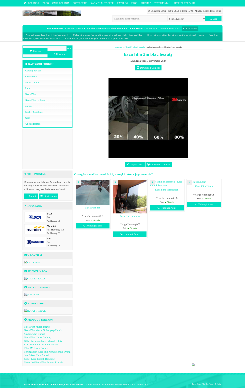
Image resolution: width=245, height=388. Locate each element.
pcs (69, 48)
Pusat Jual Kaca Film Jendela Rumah (43, 362)
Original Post (136, 164)
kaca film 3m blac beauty (148, 54)
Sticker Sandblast (34, 112)
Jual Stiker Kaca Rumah (36, 355)
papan (28, 106)
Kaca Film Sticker (102, 3)
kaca (27, 88)
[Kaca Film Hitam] (196, 181)
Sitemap (146, 3)
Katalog (122, 3)
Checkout (61, 54)
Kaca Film (30, 94)
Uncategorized (32, 123)
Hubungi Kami (94, 225)
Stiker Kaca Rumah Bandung (39, 359)
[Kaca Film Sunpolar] (130, 196)
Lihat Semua (50, 196)
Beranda (33, 3)
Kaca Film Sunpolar (130, 216)
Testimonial (162, 3)
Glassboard (31, 76)
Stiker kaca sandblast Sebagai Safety (43, 341)
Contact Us (80, 3)
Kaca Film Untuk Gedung (37, 337)
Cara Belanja (60, 3)
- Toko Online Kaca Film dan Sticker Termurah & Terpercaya (86, 384)
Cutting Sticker (33, 70)
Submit (32, 196)
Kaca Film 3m (92, 207)
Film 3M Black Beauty (134, 47)
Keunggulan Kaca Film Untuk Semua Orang (47, 351)
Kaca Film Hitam (204, 186)
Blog (45, 3)
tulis (27, 117)
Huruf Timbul (32, 82)
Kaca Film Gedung (35, 100)
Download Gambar (149, 67)
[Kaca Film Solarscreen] (167, 183)
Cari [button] (214, 18)
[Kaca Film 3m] (93, 192)
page (134, 3)
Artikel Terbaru (184, 3)
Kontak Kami (190, 28)
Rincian (36, 51)
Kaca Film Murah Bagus (37, 326)
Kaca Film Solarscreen (166, 189)
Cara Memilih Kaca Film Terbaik (41, 344)
